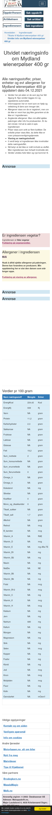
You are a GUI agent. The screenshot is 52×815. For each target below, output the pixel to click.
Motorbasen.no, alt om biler (19, 749)
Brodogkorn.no (12, 778)
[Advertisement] (26, 196)
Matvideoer (9, 761)
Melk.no (7, 790)
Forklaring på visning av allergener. (19, 277)
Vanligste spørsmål (14, 731)
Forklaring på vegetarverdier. (16, 242)
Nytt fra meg (10, 755)
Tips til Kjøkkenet (13, 767)
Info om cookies (12, 737)
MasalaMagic (10, 784)
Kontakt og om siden (15, 725)
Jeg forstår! (42, 809)
